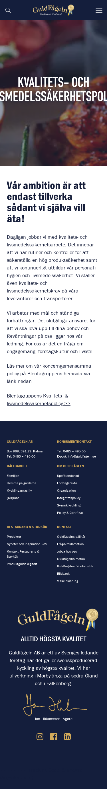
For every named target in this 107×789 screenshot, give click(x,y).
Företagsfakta (67, 483)
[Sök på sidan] (8, 10)
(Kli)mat (13, 498)
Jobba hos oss (67, 551)
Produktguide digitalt (22, 564)
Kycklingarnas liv (19, 490)
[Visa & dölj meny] (99, 10)
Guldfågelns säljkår (71, 536)
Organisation (66, 490)
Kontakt (64, 527)
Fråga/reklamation (70, 544)
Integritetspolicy (68, 498)
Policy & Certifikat (70, 512)
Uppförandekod (68, 475)
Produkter (14, 536)
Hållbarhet (17, 466)
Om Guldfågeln (70, 466)
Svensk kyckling (68, 505)
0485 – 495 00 (24, 456)
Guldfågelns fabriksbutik (75, 566)
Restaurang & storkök (27, 527)
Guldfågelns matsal (71, 559)
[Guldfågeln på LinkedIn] (67, 736)
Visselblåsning (67, 581)
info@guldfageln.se (82, 456)
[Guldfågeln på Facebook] (53, 736)
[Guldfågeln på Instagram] (40, 736)
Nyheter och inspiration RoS (27, 544)
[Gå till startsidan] (54, 10)
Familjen (13, 475)
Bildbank (63, 573)
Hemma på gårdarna (21, 483)
